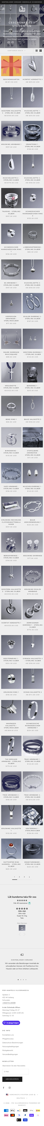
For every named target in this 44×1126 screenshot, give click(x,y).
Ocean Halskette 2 (33, 692)
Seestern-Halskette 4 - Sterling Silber (11, 112)
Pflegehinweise (7, 1039)
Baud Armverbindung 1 (32, 521)
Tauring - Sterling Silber (11, 212)
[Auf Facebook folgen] (3, 1088)
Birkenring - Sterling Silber (11, 452)
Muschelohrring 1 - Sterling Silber (32, 487)
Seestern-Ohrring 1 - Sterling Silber (32, 353)
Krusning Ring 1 (11, 692)
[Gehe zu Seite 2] (29, 877)
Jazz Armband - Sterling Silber (11, 487)
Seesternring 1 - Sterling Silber (11, 659)
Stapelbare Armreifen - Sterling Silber (32, 453)
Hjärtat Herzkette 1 (11, 623)
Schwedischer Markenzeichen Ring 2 (33, 214)
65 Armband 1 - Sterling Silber (11, 284)
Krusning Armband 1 (11, 144)
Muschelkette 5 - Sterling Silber (32, 179)
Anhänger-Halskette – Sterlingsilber (11, 726)
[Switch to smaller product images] (41, 50)
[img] (22, 900)
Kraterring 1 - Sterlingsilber (32, 829)
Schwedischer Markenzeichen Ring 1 (11, 249)
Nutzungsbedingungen (10, 1046)
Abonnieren (12, 1079)
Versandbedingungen (10, 1054)
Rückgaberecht (7, 1050)
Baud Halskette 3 (32, 419)
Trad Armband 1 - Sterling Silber (32, 760)
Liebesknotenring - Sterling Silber (32, 248)
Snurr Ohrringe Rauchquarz (11, 353)
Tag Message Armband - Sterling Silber (11, 761)
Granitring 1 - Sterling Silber (32, 145)
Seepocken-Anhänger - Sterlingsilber (11, 319)
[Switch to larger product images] (37, 50)
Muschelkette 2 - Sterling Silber (11, 179)
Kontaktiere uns (8, 1035)
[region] (22, 964)
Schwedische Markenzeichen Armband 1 (32, 726)
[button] (20, 934)
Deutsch (21, 1098)
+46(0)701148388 (8, 1003)
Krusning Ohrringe (32, 555)
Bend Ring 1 (11, 419)
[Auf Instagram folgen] (9, 1088)
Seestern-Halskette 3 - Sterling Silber (11, 590)
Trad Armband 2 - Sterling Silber (11, 796)
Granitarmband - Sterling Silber (32, 863)
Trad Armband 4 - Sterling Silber (32, 796)
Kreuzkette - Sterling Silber (11, 387)
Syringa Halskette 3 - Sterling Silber (33, 659)
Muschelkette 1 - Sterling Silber (32, 112)
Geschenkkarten (11, 79)
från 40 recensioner (20, 903)
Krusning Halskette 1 (11, 829)
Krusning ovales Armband (32, 590)
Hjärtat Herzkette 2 (33, 79)
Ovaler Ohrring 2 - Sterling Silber (32, 317)
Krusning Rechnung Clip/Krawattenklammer (11, 522)
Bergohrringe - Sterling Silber (11, 557)
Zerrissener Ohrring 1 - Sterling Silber (33, 625)
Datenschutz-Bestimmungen (12, 1043)
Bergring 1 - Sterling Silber (32, 387)
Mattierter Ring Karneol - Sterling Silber (11, 864)
